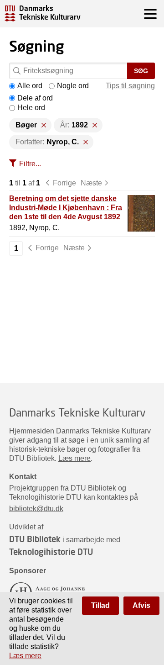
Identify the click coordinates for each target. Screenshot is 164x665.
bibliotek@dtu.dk (36, 508)
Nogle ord (73, 86)
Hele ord (31, 107)
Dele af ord (35, 98)
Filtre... (30, 164)
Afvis (141, 605)
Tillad (100, 605)
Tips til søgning (130, 86)
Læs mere (74, 458)
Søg (141, 70)
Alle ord (29, 86)
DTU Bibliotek (35, 539)
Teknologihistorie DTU (51, 552)
